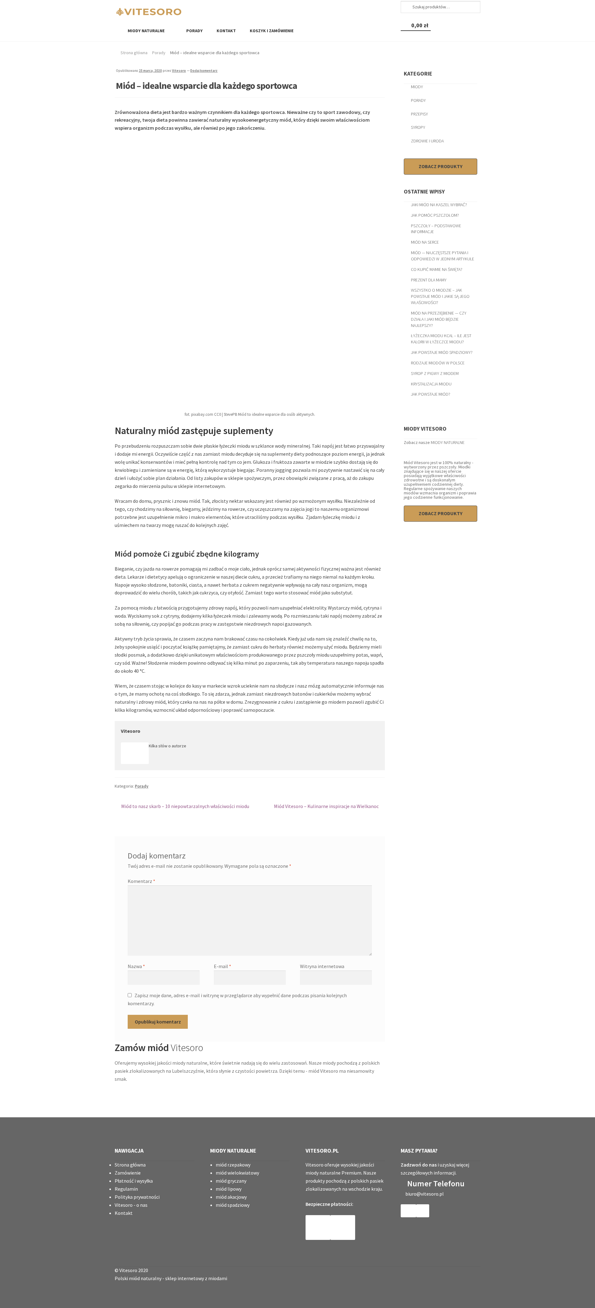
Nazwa (136, 966)
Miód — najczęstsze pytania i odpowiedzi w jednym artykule (442, 256)
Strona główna (134, 52)
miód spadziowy (232, 1205)
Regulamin (126, 1189)
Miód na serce (425, 242)
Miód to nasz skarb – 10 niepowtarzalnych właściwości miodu (185, 806)
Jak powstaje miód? (430, 394)
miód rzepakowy (233, 1165)
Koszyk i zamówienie (271, 30)
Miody (417, 86)
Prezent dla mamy (429, 280)
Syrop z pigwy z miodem (435, 373)
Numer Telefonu (436, 1183)
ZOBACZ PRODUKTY (440, 166)
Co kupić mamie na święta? (436, 269)
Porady (194, 30)
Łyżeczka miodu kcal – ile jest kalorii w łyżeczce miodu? (441, 339)
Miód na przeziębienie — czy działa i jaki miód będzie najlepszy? (438, 319)
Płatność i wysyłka (134, 1181)
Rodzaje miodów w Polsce (438, 363)
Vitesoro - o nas (131, 1205)
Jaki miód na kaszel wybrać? (439, 204)
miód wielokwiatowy (237, 1173)
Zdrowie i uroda (427, 141)
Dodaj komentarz (204, 70)
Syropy (418, 127)
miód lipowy (228, 1189)
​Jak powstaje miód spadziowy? (442, 352)
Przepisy (419, 114)
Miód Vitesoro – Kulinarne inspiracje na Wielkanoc (326, 806)
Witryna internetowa (322, 966)
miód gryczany (231, 1181)
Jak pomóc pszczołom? (435, 215)
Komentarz (141, 881)
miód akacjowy (231, 1197)
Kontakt (226, 30)
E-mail (222, 966)
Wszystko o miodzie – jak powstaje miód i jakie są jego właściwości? (440, 296)
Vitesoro (179, 70)
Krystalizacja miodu (431, 384)
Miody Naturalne (146, 30)
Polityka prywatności (137, 1197)
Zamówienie (128, 1173)
